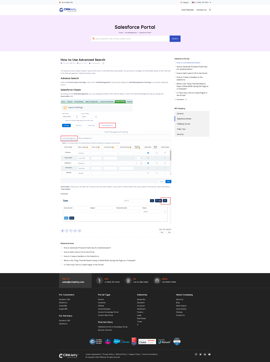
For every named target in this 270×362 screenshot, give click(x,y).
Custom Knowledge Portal (108, 312)
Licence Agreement (93, 354)
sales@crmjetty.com (73, 282)
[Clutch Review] (147, 342)
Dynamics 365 (64, 299)
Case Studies (181, 309)
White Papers (181, 306)
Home (121, 33)
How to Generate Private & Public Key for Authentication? (87, 248)
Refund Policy (121, 354)
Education (141, 303)
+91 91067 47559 (169, 282)
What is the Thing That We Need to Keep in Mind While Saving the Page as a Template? (100, 260)
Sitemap (179, 312)
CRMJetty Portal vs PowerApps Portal (113, 327)
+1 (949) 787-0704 (112, 282)
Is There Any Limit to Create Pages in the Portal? (84, 265)
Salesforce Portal (145, 33)
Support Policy (134, 354)
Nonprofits (141, 299)
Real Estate (141, 318)
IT (138, 325)
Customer (102, 303)
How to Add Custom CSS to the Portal (79, 252)
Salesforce (63, 303)
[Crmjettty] (69, 356)
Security (180, 134)
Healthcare (141, 309)
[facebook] (67, 231)
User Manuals (188, 10)
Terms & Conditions (150, 354)
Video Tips (181, 129)
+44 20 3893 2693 (140, 282)
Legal (139, 315)
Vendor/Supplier (104, 309)
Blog (178, 303)
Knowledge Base (131, 33)
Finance (140, 312)
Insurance (141, 306)
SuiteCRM (63, 306)
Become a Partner (105, 330)
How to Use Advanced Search (188, 62)
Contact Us (201, 10)
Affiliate (101, 306)
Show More (180, 99)
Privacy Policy (108, 354)
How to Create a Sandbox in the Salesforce (81, 256)
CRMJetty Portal (183, 124)
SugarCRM (63, 309)
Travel (139, 322)
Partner (101, 299)
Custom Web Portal (105, 315)
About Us (179, 299)
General (180, 113)
